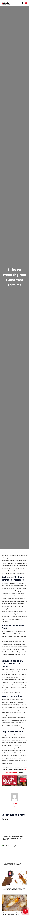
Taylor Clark (14, 803)
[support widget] (25, 911)
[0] (23, 3)
